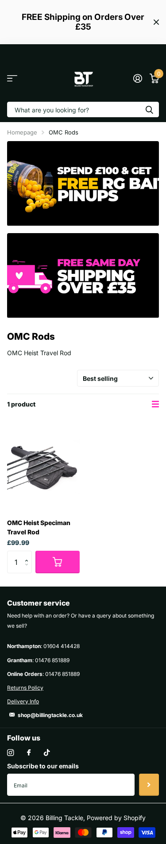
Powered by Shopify (116, 817)
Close (156, 22)
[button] (28, 554)
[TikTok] (47, 752)
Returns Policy (25, 687)
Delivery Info (23, 701)
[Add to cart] (57, 562)
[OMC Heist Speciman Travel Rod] (43, 467)
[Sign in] (137, 78)
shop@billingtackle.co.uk (50, 715)
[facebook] (29, 753)
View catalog (12, 78)
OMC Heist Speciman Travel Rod (38, 527)
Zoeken (149, 109)
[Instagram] (10, 752)
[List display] (155, 404)
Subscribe (149, 785)
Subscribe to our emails (43, 766)
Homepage (22, 132)
